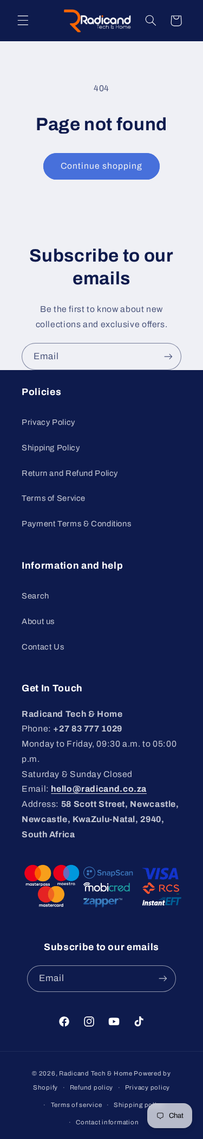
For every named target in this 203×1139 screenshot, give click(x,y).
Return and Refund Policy (70, 473)
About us (38, 621)
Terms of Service (54, 498)
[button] (22, 20)
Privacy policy (147, 1087)
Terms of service (76, 1105)
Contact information (107, 1122)
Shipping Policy (51, 447)
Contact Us (43, 646)
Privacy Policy (48, 422)
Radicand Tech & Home (96, 1073)
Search (35, 595)
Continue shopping (102, 165)
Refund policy (92, 1087)
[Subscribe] (168, 356)
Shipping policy (139, 1105)
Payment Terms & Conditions (76, 523)
